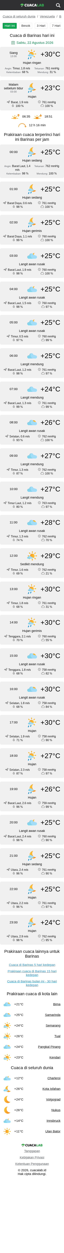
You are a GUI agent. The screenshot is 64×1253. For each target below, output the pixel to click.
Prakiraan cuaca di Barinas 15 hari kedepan (32, 973)
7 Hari (56, 25)
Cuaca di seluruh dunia (19, 16)
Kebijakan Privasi (32, 1157)
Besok (25, 25)
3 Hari (41, 25)
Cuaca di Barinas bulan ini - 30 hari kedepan (32, 983)
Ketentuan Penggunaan (32, 1164)
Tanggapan (32, 1151)
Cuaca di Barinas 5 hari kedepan (32, 965)
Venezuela (47, 16)
